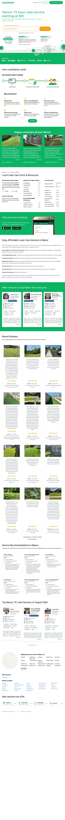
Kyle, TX (16, 687)
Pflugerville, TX (17, 688)
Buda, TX (28, 683)
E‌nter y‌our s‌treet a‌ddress (10, 28)
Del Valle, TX (5, 685)
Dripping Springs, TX (18, 685)
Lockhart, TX (53, 687)
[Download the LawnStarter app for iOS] (6, 228)
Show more (18, 324)
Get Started (32, 120)
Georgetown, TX (42, 685)
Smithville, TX (54, 688)
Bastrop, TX (16, 683)
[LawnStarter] (8, 2)
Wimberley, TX (30, 690)
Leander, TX (29, 687)
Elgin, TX (28, 685)
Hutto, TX (53, 685)
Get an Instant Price (56, 2)
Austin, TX (4, 683)
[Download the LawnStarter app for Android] (16, 228)
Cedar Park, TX (54, 683)
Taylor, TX (16, 690)
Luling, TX (4, 688)
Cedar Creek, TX (42, 683)
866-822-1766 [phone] (37, 2)
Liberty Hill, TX (42, 687)
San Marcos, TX (42, 688)
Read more (18, 159)
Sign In (45, 2)
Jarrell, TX (4, 687)
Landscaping (5, 677)
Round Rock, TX (30, 688)
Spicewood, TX (5, 690)
